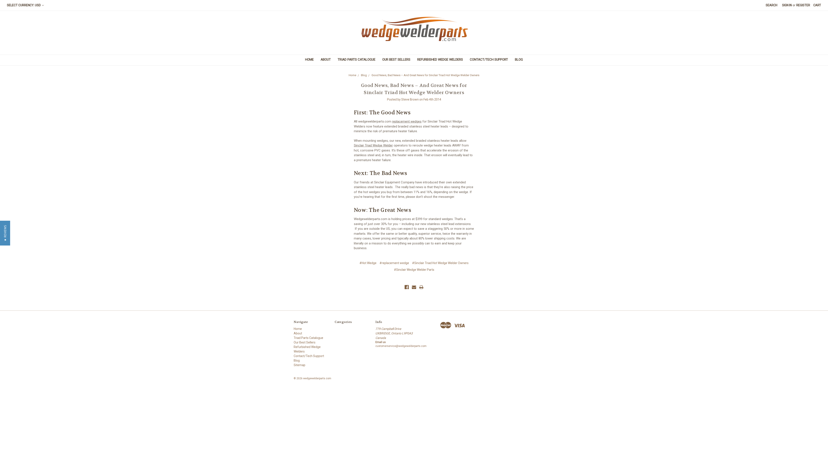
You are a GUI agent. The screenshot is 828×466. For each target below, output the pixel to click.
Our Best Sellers (396, 59)
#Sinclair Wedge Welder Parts (414, 269)
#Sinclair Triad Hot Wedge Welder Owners (440, 263)
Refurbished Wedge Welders (440, 59)
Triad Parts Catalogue (356, 59)
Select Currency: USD (24, 5)
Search (771, 5)
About (326, 59)
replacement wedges (407, 121)
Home (309, 59)
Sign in (787, 5)
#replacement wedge (394, 263)
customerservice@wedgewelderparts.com (401, 346)
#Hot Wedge (367, 263)
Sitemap (299, 365)
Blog (519, 59)
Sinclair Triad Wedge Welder (373, 145)
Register (803, 5)
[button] (5, 233)
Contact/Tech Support (489, 59)
